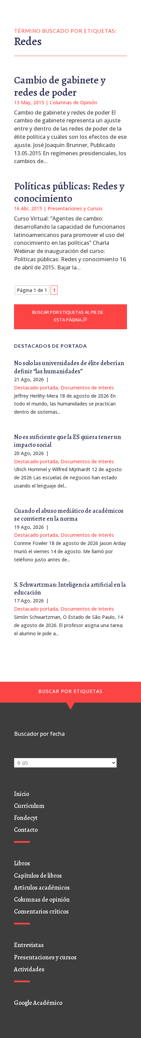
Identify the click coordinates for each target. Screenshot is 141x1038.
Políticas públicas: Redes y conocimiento (69, 192)
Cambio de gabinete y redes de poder (59, 86)
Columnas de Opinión (73, 102)
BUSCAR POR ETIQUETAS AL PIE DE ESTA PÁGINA (67, 316)
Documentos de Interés (87, 387)
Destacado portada (36, 387)
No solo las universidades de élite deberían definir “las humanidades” (69, 367)
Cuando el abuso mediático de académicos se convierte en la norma (69, 515)
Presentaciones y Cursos (75, 208)
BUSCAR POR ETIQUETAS (70, 691)
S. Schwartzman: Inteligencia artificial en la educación (70, 589)
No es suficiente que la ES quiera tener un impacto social (67, 441)
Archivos (23, 753)
